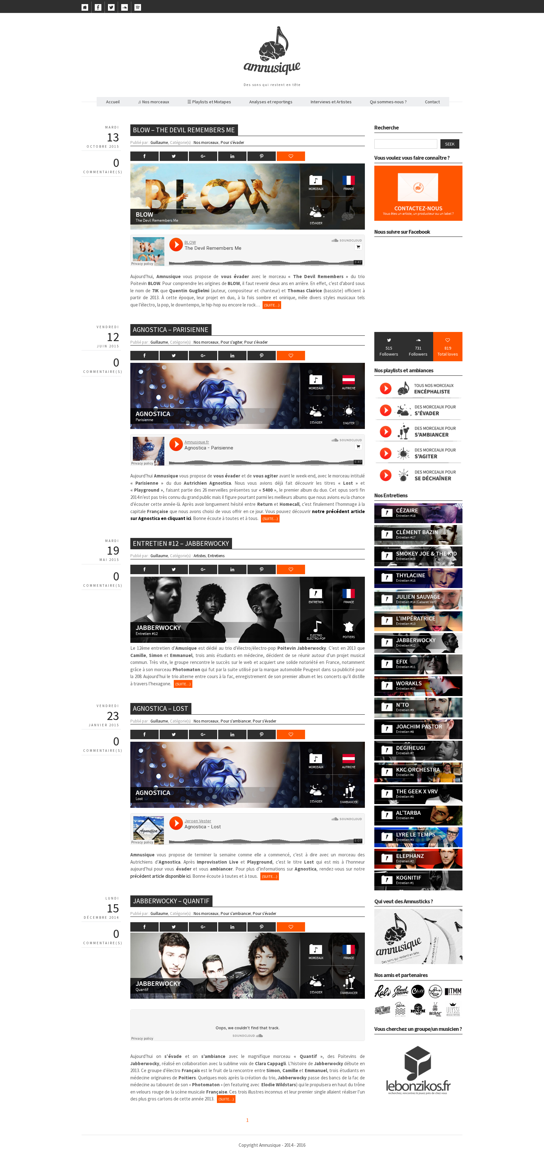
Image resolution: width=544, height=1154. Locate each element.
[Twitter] (111, 9)
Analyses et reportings (270, 102)
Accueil (113, 102)
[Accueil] (85, 9)
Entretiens (216, 555)
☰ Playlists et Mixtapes (209, 102)
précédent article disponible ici (160, 876)
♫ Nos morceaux (153, 102)
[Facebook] (98, 9)
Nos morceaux (206, 142)
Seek (450, 144)
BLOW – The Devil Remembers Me (184, 129)
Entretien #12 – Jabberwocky (181, 543)
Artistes (200, 555)
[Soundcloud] (124, 9)
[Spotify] (137, 9)
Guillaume (159, 142)
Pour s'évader (232, 142)
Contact (432, 102)
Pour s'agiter (231, 342)
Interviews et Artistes (331, 102)
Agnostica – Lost (160, 708)
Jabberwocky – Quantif (171, 900)
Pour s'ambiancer (236, 721)
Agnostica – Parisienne (170, 329)
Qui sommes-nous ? (388, 102)
